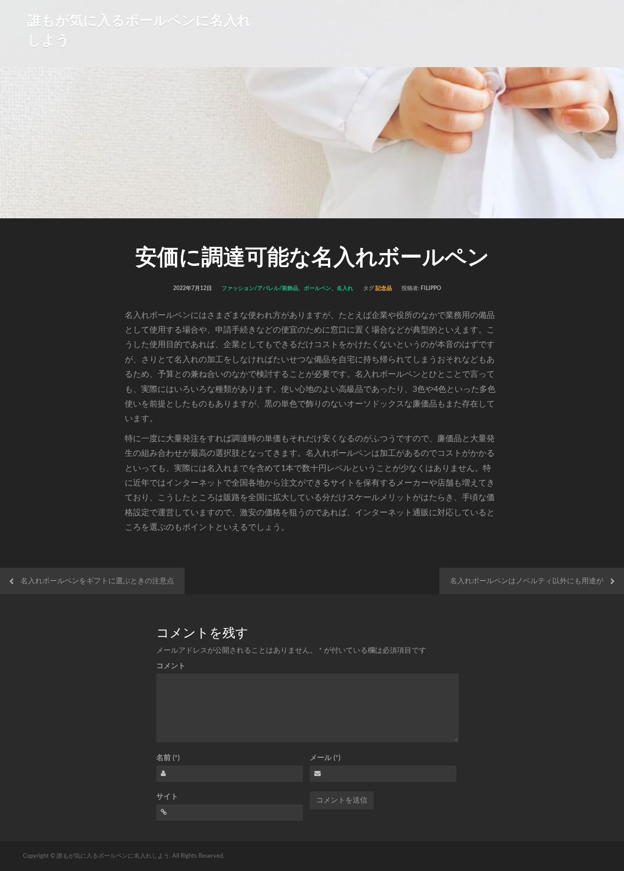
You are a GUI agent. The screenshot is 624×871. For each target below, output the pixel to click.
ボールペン (317, 288)
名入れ (345, 288)
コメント (170, 666)
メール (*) (325, 757)
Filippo (431, 288)
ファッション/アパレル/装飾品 (260, 288)
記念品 (383, 288)
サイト (167, 796)
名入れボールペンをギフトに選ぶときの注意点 (97, 581)
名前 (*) (168, 757)
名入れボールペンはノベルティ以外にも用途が (526, 581)
